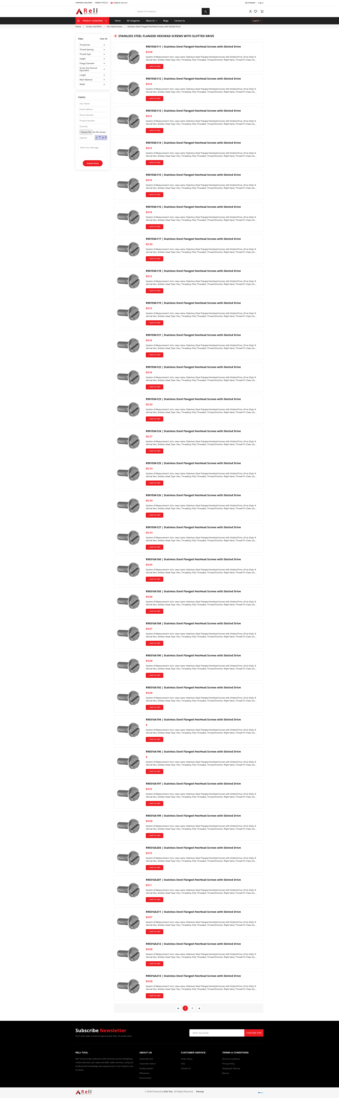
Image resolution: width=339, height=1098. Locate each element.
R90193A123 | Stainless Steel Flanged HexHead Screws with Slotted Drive (193, 399)
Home (118, 20)
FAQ (183, 1063)
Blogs (165, 20)
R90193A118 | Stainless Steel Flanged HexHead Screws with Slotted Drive (193, 271)
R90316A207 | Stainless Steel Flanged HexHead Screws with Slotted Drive (193, 879)
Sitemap (200, 1091)
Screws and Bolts (94, 26)
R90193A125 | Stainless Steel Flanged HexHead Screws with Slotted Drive (193, 463)
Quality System (146, 1068)
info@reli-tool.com (120, 3)
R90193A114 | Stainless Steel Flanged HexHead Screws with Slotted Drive (193, 142)
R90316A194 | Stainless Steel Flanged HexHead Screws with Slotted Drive (193, 719)
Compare (251, 3)
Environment (145, 1078)
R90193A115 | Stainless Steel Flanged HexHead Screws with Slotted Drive (193, 174)
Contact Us (179, 20)
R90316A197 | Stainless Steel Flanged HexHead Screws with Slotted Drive (193, 783)
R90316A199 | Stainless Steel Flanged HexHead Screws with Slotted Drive (193, 815)
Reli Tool (168, 1091)
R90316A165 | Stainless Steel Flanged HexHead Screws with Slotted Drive (193, 591)
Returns (225, 1073)
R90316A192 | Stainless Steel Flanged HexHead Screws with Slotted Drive (193, 687)
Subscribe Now (253, 1033)
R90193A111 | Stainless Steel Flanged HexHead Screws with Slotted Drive (193, 46)
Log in (261, 2)
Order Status (186, 1058)
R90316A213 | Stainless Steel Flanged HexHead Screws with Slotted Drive (193, 976)
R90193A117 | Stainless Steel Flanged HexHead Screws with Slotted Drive (193, 238)
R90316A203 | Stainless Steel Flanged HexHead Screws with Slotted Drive (193, 847)
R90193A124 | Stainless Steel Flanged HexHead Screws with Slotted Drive (193, 431)
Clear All (103, 38)
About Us (150, 20)
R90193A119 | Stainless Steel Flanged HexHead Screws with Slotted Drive (193, 303)
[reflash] (101, 137)
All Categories (133, 20)
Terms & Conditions (231, 1058)
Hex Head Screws (114, 26)
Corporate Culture (147, 1063)
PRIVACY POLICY (101, 3)
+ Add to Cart (154, 66)
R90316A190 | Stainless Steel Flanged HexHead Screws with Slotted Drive (193, 655)
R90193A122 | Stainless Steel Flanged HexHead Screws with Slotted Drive (193, 367)
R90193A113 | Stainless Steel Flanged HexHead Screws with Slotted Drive (193, 110)
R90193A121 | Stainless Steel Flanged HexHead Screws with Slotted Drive (193, 335)
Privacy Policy (228, 1063)
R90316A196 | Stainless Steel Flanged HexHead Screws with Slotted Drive (193, 751)
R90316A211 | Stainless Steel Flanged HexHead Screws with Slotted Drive (193, 911)
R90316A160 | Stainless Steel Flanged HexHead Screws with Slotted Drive (193, 559)
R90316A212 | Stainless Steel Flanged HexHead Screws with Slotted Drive (193, 943)
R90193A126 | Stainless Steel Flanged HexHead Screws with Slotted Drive (193, 495)
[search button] (206, 11)
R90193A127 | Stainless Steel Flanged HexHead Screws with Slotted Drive (193, 527)
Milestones (144, 1073)
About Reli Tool (146, 1058)
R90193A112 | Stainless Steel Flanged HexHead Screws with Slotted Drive (193, 78)
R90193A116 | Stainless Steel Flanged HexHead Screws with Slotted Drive (193, 206)
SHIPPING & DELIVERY (83, 3)
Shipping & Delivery (231, 1068)
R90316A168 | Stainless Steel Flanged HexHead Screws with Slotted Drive (193, 623)
